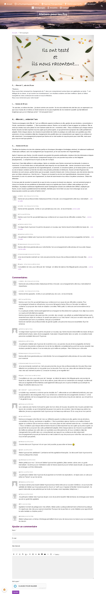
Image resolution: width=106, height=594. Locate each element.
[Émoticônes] (50, 554)
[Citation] (29, 554)
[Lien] (35, 554)
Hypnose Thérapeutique (53, 4)
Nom (13, 530)
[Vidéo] (44, 554)
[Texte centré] (32, 554)
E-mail (14, 538)
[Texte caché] (38, 554)
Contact (65, 8)
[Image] (41, 554)
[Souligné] (19, 554)
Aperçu (57, 554)
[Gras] (13, 554)
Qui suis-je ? (91, 4)
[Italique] (16, 554)
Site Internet (16, 546)
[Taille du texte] (22, 554)
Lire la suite (76, 209)
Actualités (53, 8)
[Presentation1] (53, 58)
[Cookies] (4, 589)
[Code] (47, 554)
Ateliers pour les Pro (74, 4)
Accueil (9, 4)
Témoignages (39, 8)
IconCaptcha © (42, 588)
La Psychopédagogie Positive (28, 4)
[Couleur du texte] (26, 554)
